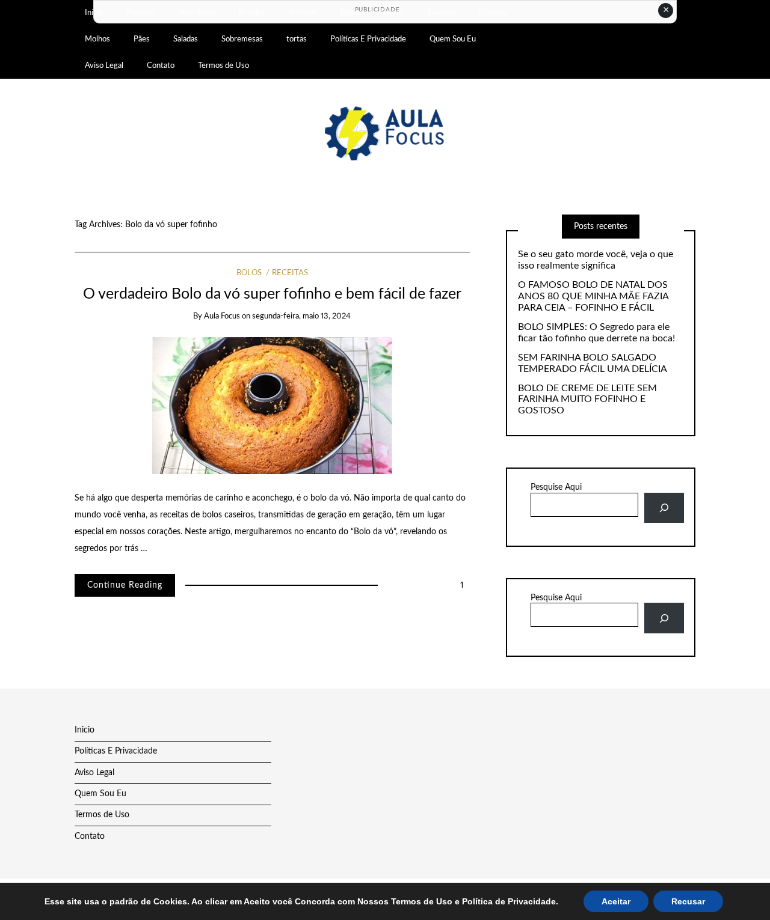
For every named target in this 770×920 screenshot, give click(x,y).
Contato (160, 65)
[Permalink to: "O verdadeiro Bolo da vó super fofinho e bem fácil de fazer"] (272, 405)
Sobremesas (242, 39)
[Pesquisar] (663, 508)
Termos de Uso (223, 65)
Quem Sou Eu (453, 39)
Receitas (290, 273)
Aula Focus (222, 316)
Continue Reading (124, 585)
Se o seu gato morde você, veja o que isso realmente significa (595, 259)
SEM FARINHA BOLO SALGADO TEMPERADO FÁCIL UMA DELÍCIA (592, 363)
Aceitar (616, 901)
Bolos (249, 273)
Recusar (688, 901)
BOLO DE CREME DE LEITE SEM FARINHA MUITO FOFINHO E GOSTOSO (587, 399)
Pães (142, 39)
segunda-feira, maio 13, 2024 (301, 316)
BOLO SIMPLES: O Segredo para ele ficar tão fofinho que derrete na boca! (596, 332)
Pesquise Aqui (556, 487)
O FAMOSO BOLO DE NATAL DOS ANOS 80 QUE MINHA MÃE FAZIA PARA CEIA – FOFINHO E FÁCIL (593, 296)
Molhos (97, 39)
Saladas (185, 39)
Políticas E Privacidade (368, 39)
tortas (296, 39)
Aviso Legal (104, 65)
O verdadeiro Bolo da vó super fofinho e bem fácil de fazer (272, 294)
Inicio (84, 730)
